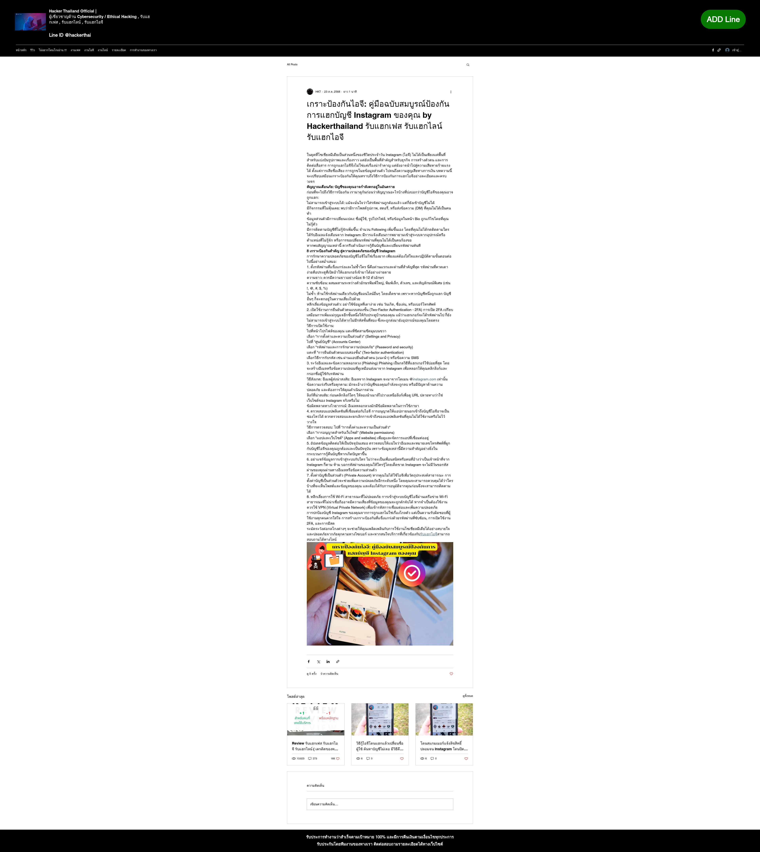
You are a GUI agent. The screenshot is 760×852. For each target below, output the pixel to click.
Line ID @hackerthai (70, 35)
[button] (468, 64)
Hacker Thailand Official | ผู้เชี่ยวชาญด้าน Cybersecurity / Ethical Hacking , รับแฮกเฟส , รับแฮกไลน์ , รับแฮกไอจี (99, 17)
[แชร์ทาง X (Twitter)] (318, 661)
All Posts (292, 64)
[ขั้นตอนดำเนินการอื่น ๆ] (450, 91)
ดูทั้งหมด (468, 695)
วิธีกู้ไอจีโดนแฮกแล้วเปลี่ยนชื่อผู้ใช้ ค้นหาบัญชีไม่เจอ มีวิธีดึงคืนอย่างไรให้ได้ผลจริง (379, 746)
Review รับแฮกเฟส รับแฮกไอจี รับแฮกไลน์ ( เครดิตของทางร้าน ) (315, 746)
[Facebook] (713, 50)
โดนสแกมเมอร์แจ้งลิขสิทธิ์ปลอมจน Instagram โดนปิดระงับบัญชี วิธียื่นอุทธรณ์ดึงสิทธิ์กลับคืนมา (442, 746)
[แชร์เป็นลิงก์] (338, 661)
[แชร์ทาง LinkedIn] (328, 661)
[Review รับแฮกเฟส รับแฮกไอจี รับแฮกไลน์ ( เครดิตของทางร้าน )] (315, 719)
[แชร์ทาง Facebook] (309, 661)
